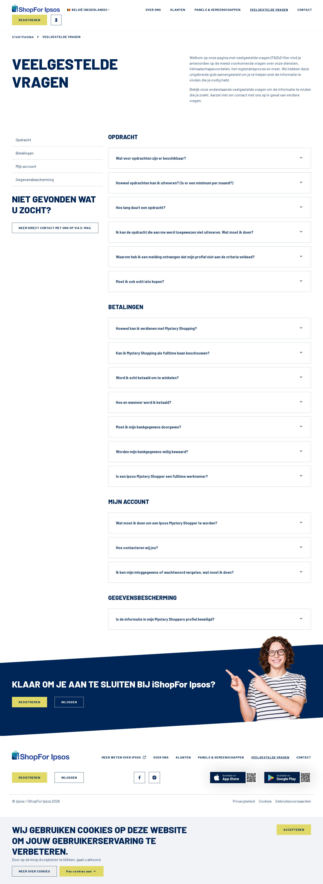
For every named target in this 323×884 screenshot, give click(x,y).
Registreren (29, 20)
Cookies (265, 801)
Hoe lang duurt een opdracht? (140, 207)
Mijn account (26, 166)
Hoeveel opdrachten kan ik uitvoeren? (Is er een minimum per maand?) (174, 183)
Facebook (139, 777)
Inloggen (56, 20)
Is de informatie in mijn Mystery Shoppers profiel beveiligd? (165, 619)
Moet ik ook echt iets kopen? (140, 281)
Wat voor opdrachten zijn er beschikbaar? (151, 158)
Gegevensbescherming (35, 179)
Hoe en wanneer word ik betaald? (143, 402)
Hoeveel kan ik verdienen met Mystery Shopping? (156, 328)
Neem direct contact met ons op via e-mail (55, 228)
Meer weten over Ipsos (121, 757)
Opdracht (23, 139)
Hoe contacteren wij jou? (137, 547)
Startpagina (23, 37)
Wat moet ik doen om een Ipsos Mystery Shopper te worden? (166, 523)
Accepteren (293, 829)
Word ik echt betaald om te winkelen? (147, 377)
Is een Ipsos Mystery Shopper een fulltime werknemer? (162, 476)
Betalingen (25, 153)
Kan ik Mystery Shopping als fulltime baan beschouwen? (163, 353)
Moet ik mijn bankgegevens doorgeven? (148, 427)
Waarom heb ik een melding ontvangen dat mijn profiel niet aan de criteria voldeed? (185, 257)
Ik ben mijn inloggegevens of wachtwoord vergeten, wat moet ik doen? (175, 572)
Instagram (154, 777)
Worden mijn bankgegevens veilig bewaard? (152, 451)
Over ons (153, 9)
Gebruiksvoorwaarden (293, 801)
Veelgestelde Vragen (269, 9)
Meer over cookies (34, 871)
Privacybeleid (244, 801)
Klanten (177, 9)
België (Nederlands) (89, 9)
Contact (304, 9)
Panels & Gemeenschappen (218, 9)
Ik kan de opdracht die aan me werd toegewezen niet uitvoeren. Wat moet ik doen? (184, 232)
